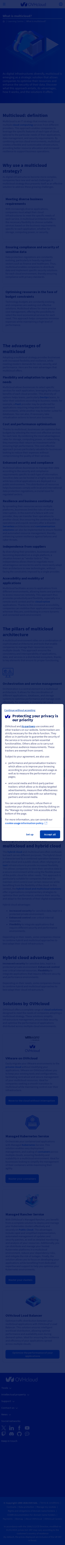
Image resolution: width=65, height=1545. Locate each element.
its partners (28, 726)
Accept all (50, 834)
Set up (30, 834)
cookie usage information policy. (24, 823)
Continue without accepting (19, 710)
